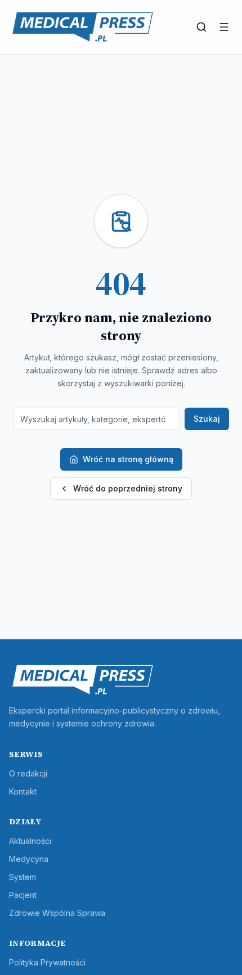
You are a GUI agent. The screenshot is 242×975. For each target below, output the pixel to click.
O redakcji (28, 773)
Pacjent (23, 895)
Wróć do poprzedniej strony (127, 488)
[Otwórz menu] (224, 27)
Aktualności (30, 841)
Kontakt (23, 791)
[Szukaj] (201, 27)
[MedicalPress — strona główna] (82, 27)
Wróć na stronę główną (128, 459)
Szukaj (207, 418)
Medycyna (28, 859)
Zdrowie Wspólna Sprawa (57, 913)
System (22, 877)
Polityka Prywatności (47, 962)
